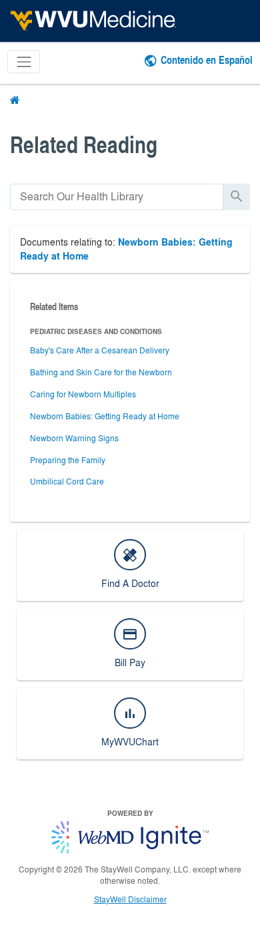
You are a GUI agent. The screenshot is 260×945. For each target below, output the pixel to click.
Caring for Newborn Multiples (83, 394)
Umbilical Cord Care (67, 481)
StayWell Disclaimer (130, 899)
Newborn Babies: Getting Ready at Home (104, 416)
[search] (117, 196)
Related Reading (83, 144)
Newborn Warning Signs (74, 438)
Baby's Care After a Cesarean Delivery (99, 350)
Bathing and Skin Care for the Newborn (101, 372)
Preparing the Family (67, 460)
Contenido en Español (207, 59)
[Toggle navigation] (23, 61)
